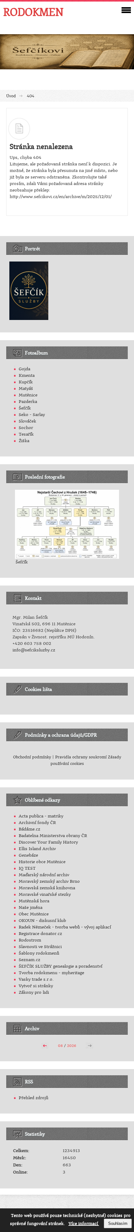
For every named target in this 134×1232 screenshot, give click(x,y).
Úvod (11, 96)
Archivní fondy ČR (37, 822)
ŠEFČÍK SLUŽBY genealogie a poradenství (60, 966)
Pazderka (28, 401)
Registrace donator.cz (40, 933)
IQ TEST (27, 868)
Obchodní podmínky (32, 757)
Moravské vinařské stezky (45, 894)
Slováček (27, 421)
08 (60, 1046)
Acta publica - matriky (41, 816)
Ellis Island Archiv (37, 848)
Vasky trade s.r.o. (36, 979)
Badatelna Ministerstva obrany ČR (53, 835)
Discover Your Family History (48, 842)
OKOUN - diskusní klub (42, 920)
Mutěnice (28, 395)
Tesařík (26, 434)
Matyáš (26, 388)
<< (44, 1045)
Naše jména (30, 907)
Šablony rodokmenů (39, 953)
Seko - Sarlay (32, 414)
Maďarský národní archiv (44, 875)
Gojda (24, 369)
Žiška (24, 440)
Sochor (26, 427)
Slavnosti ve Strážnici (40, 946)
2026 (71, 1046)
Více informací (84, 1223)
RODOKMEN (33, 11)
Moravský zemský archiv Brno (49, 881)
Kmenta (27, 375)
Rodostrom (30, 940)
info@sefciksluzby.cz (33, 650)
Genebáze (28, 855)
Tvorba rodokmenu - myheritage (51, 972)
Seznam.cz (29, 959)
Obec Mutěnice (34, 914)
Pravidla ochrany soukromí (81, 757)
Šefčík (25, 408)
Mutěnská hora (34, 901)
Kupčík (26, 382)
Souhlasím (117, 1223)
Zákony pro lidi (34, 992)
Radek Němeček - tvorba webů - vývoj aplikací (65, 927)
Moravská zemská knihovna (47, 888)
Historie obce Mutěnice (42, 861)
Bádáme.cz (29, 829)
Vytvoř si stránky (36, 986)
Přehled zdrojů (33, 1097)
